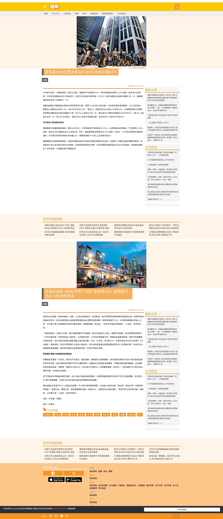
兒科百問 (158, 485)
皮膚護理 (93, 488)
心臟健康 (141, 485)
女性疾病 (167, 485)
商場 (90, 414)
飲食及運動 (103, 485)
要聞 (100, 471)
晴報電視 (55, 14)
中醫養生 (121, 485)
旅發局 (131, 414)
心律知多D (121, 14)
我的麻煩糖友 (107, 14)
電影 (74, 414)
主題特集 (67, 14)
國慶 (123, 414)
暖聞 (110, 471)
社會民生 (48, 414)
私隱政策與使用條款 (59, 508)
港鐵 (97, 414)
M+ (140, 414)
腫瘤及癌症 (131, 485)
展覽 (82, 414)
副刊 (84, 14)
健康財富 (94, 14)
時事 (77, 14)
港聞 (45, 79)
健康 (46, 14)
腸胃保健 (150, 485)
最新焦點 (93, 471)
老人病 (175, 485)
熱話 (105, 471)
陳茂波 (106, 414)
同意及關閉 (182, 509)
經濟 (58, 414)
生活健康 (112, 485)
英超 (115, 414)
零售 (66, 414)
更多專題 (102, 488)
